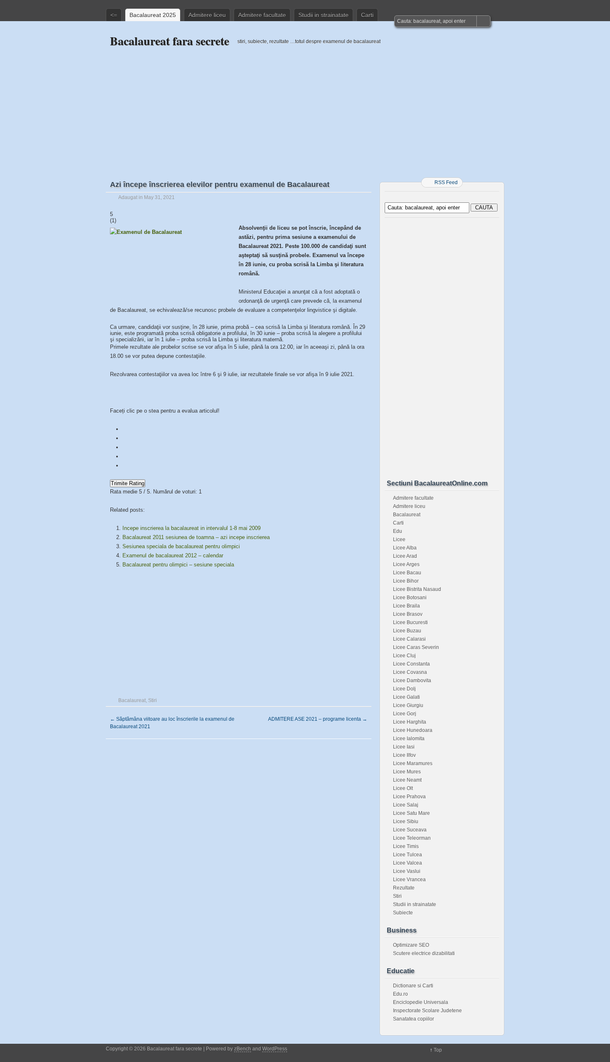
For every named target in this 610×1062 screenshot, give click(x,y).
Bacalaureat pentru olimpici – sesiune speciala (178, 564)
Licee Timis (406, 846)
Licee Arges (406, 564)
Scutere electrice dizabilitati (424, 953)
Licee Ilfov (404, 755)
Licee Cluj (404, 656)
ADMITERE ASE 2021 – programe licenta (317, 719)
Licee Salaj (405, 805)
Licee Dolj (404, 689)
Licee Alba (405, 548)
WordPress (274, 1049)
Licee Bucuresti (410, 622)
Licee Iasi (404, 747)
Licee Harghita (409, 722)
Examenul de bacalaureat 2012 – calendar (172, 555)
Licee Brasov (407, 614)
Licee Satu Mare (411, 813)
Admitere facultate (262, 15)
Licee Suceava (410, 830)
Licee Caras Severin (416, 647)
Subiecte (403, 913)
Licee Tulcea (407, 855)
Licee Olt (403, 788)
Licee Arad (405, 556)
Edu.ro (400, 994)
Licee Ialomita (409, 738)
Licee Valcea (407, 863)
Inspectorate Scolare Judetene (427, 1010)
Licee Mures (407, 772)
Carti (367, 15)
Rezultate (404, 888)
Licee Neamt (407, 780)
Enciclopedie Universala (420, 1002)
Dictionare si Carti (413, 986)
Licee (399, 539)
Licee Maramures (412, 763)
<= (113, 15)
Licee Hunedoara (412, 730)
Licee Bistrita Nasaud (417, 589)
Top (438, 1050)
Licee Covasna (410, 672)
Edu (397, 531)
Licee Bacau (407, 573)
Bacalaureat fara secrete (169, 40)
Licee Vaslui (406, 871)
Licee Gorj (404, 714)
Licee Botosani (410, 597)
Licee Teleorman (412, 838)
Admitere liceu (207, 15)
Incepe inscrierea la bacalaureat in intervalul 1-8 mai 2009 (191, 528)
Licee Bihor (406, 581)
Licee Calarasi (409, 639)
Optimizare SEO (411, 945)
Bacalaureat (132, 700)
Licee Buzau (407, 631)
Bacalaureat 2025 (152, 15)
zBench (242, 1049)
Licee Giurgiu (408, 705)
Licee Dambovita (412, 680)
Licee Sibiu (405, 821)
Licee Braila (406, 606)
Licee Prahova (409, 797)
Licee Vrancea (409, 879)
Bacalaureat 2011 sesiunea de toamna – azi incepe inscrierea (196, 537)
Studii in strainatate (323, 15)
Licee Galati (406, 697)
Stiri (152, 700)
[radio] (238, 429)
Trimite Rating (127, 483)
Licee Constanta (411, 664)
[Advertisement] (305, 107)
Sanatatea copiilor (413, 1019)
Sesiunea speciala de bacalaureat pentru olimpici (181, 546)
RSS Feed (446, 182)
